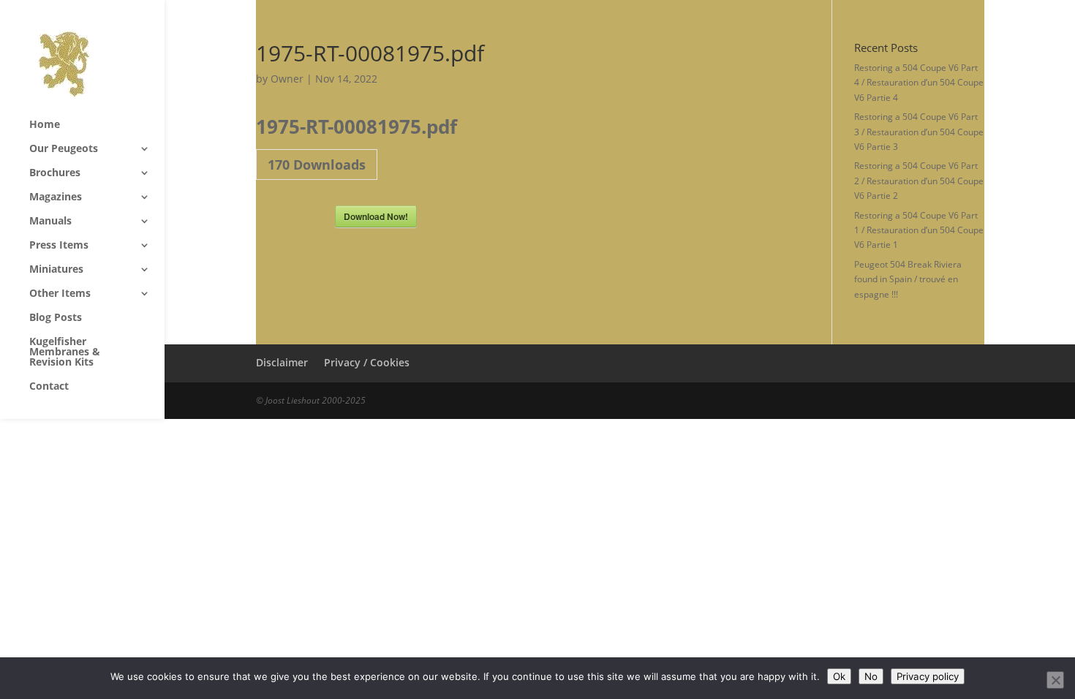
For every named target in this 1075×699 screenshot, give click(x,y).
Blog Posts (55, 318)
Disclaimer (282, 362)
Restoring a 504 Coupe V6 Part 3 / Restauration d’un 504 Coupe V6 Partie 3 (919, 131)
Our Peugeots (63, 149)
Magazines (55, 197)
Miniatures (56, 270)
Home (44, 125)
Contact (49, 387)
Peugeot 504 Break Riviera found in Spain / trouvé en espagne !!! (908, 279)
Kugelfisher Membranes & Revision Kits (64, 352)
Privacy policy (928, 676)
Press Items (58, 246)
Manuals (50, 221)
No (871, 676)
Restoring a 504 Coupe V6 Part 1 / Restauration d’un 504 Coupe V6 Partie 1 (919, 230)
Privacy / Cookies (367, 362)
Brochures (54, 173)
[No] (1055, 680)
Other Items (60, 294)
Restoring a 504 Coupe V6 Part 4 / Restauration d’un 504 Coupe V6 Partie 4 (919, 82)
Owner (287, 79)
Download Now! (376, 216)
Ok (839, 676)
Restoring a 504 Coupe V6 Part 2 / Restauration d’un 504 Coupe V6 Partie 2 (919, 180)
